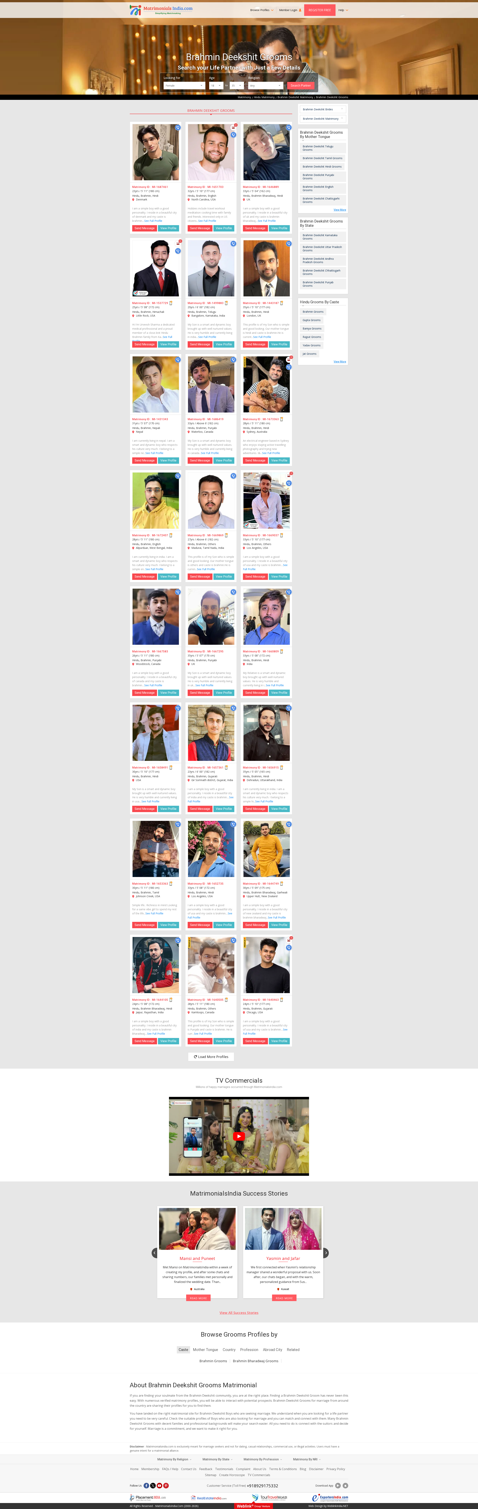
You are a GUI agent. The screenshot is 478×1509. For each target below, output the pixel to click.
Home (134, 1469)
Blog (303, 1469)
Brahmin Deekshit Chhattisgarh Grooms (321, 272)
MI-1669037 (271, 535)
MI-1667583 (160, 651)
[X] (153, 1485)
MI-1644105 (160, 1000)
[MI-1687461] (156, 152)
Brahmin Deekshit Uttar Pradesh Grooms (322, 248)
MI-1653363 (160, 883)
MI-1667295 (215, 651)
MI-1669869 (215, 535)
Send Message (145, 228)
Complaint (243, 1469)
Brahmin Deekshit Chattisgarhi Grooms (321, 200)
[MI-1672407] (156, 501)
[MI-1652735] (211, 849)
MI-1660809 (271, 651)
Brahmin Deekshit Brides (318, 109)
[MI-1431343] (156, 384)
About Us (259, 1469)
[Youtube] (159, 1485)
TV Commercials (259, 1475)
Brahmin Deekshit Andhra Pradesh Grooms (318, 260)
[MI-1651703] (211, 152)
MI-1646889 (271, 187)
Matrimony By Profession (262, 1459)
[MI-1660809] (266, 617)
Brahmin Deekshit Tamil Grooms (322, 158)
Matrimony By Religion (173, 1459)
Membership (150, 1469)
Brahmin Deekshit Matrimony (321, 118)
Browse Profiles (260, 10)
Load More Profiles (212, 1056)
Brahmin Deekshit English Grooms (318, 188)
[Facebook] (146, 1485)
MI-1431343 (160, 419)
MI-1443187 (271, 303)
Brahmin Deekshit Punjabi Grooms (318, 176)
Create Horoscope (232, 1475)
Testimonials (224, 1469)
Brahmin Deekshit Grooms (211, 110)
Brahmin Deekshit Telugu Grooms (318, 148)
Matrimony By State (216, 1459)
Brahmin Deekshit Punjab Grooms (318, 283)
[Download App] (338, 1485)
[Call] (178, 128)
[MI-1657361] (211, 733)
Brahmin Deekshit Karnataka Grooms (320, 236)
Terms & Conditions (283, 1469)
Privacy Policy (335, 1469)
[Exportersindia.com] (330, 1498)
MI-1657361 (215, 767)
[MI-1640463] (266, 965)
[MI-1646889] (266, 152)
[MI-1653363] (156, 849)
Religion (254, 78)
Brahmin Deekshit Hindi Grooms (322, 166)
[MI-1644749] (266, 849)
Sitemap (210, 1475)
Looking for (172, 78)
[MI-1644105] (156, 965)
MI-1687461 (160, 187)
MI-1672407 (160, 535)
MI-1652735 (215, 883)
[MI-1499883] (211, 268)
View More (340, 209)
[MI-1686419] (211, 384)
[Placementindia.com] (148, 1498)
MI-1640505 (215, 1000)
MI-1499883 (215, 303)
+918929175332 (262, 1485)
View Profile (168, 228)
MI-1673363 (271, 419)
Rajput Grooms (312, 337)
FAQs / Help (170, 1469)
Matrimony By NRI (305, 1459)
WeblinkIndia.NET (337, 1506)
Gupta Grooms (312, 320)
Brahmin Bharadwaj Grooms (255, 1361)
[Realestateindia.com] (208, 1498)
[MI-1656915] (266, 733)
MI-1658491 (160, 767)
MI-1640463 (271, 1000)
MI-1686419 (215, 419)
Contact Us (188, 1469)
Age (212, 78)
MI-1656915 (271, 767)
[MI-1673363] (266, 384)
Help (341, 10)
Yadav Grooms (312, 345)
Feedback (205, 1469)
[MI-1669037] (266, 501)
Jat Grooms (309, 353)
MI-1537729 (160, 303)
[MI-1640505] (211, 965)
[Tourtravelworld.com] (269, 1498)
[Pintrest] (166, 1485)
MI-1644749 (271, 883)
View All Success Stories (239, 1312)
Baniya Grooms (312, 328)
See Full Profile (153, 221)
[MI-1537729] (156, 268)
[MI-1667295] (211, 617)
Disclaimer (316, 1469)
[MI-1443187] (266, 268)
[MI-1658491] (156, 733)
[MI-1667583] (156, 617)
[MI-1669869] (211, 501)
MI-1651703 (215, 187)
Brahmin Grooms (313, 311)
